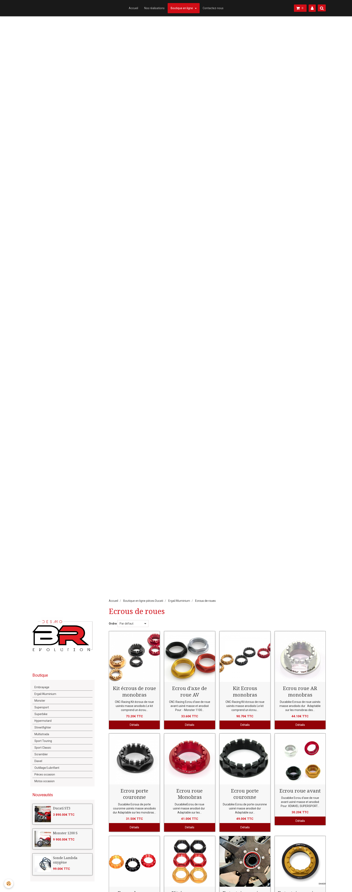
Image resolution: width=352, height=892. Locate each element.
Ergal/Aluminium (179, 600)
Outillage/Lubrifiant (46, 767)
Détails (134, 725)
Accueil (133, 8)
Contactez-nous (213, 8)
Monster (39, 700)
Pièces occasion (44, 774)
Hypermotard (43, 720)
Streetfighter (42, 727)
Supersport (41, 707)
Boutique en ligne (182, 8)
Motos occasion (44, 781)
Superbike (40, 714)
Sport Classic (42, 747)
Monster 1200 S (65, 833)
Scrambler (41, 754)
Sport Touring (43, 741)
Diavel (38, 761)
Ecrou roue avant (300, 791)
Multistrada (41, 734)
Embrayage (41, 687)
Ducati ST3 (61, 808)
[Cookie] (8, 883)
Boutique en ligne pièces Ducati (143, 600)
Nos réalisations (154, 8)
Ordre (113, 623)
